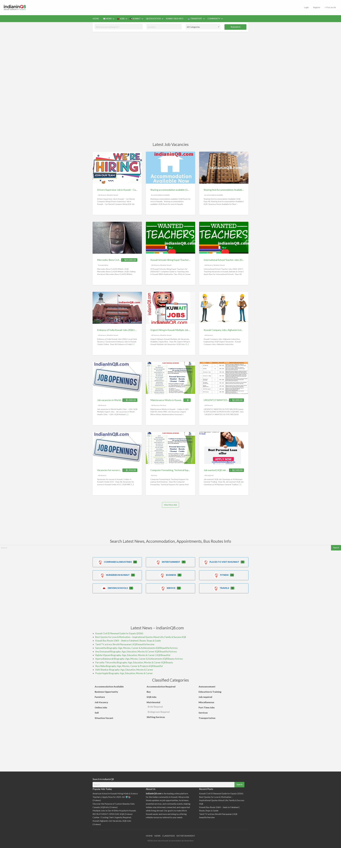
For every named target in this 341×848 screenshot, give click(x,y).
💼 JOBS (121, 18)
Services (163, 405)
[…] (133, 344)
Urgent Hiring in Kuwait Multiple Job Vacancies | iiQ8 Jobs (180, 329)
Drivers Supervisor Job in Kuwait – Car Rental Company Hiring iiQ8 (131, 189)
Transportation (103, 265)
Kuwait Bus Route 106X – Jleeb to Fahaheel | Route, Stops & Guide (128, 640)
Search (236, 27)
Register (316, 7)
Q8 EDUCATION (153, 18)
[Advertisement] (165, 7)
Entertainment (171, 562)
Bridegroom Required (159, 711)
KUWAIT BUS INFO (174, 18)
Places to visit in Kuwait (224, 562)
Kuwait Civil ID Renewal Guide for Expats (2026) (119, 633)
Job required (208, 475)
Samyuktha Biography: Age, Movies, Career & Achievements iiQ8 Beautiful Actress (136, 648)
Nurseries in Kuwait (118, 575)
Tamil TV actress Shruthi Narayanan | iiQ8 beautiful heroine (124, 644)
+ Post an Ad (330, 7)
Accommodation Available (160, 195)
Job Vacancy (102, 195)
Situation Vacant (112, 195)
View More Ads (170, 505)
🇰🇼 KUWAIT (135, 18)
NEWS (157, 835)
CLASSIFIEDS (168, 835)
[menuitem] (306, 7)
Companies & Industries (118, 562)
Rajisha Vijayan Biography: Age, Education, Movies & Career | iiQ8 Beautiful (132, 655)
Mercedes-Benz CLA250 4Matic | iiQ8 (117, 259)
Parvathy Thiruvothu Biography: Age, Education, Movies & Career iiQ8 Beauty (134, 662)
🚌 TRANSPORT (195, 18)
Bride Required (155, 706)
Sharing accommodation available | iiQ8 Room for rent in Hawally (183, 189)
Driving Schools (118, 588)
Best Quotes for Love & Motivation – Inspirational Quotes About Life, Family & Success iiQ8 (140, 637)
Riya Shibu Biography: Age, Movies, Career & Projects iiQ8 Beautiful (129, 666)
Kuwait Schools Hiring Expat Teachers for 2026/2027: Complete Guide (186, 259)
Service (171, 588)
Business (171, 575)
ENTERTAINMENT (185, 835)
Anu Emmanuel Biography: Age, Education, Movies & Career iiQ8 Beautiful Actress (136, 651)
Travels (224, 588)
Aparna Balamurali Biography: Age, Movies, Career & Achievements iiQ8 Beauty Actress (139, 658)
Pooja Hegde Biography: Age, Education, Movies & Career (124, 673)
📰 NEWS (107, 18)
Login (306, 7)
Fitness (224, 575)
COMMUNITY (214, 18)
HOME (96, 18)
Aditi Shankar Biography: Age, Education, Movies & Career (124, 669)
